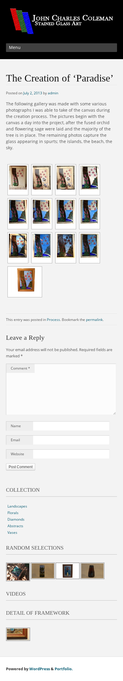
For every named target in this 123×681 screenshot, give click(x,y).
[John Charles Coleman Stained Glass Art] (61, 30)
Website (17, 453)
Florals (13, 512)
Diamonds (15, 519)
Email (15, 439)
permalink (94, 319)
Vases (12, 532)
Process (53, 319)
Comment (20, 368)
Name (16, 425)
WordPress (39, 668)
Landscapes (17, 506)
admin (53, 93)
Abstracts (15, 525)
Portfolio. (64, 668)
